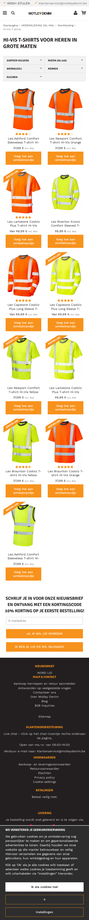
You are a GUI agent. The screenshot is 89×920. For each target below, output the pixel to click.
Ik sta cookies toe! (44, 887)
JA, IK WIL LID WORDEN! (44, 633)
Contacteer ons (44, 692)
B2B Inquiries (44, 705)
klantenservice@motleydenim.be (63, 3)
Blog (44, 701)
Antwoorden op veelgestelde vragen (44, 688)
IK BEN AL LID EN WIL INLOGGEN (39, 646)
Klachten (44, 773)
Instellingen (44, 912)
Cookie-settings (44, 781)
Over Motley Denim (44, 696)
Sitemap (44, 716)
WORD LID (44, 672)
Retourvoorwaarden (44, 768)
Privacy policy (44, 777)
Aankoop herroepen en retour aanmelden (44, 683)
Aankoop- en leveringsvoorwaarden (44, 764)
